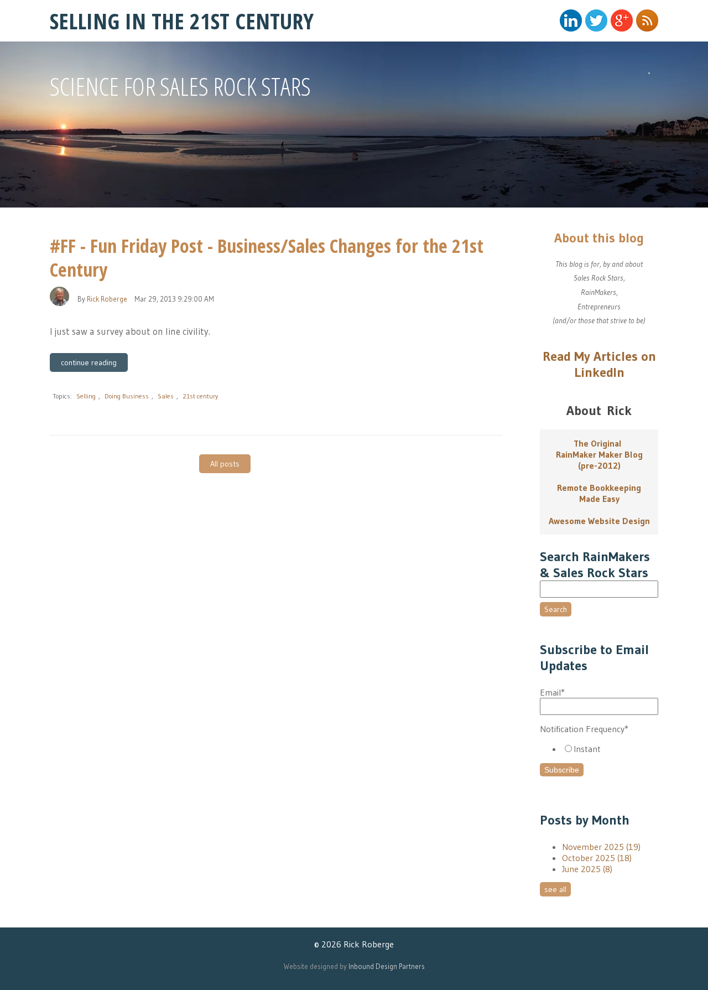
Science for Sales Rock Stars (180, 86)
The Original (599, 443)
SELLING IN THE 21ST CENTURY (182, 21)
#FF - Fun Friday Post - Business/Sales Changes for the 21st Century (266, 257)
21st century (200, 396)
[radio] (610, 748)
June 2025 (587, 868)
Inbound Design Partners (386, 966)
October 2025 (597, 857)
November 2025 (601, 846)
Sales (166, 396)
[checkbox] (599, 748)
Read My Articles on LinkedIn (599, 364)
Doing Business (127, 396)
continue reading (89, 362)
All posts (225, 464)
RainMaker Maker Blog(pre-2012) (599, 460)
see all (555, 889)
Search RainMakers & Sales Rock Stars (595, 564)
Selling (86, 396)
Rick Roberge (107, 298)
